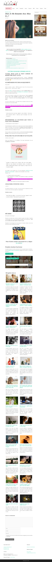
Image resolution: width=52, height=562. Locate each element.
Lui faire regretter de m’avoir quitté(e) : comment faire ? (11, 327)
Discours (30, 8)
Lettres (26, 8)
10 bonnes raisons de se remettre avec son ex (10, 367)
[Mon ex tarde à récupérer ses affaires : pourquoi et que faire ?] (26, 364)
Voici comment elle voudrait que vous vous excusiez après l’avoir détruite (26, 386)
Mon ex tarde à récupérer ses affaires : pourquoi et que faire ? (26, 367)
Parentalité (21, 8)
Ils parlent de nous (6, 549)
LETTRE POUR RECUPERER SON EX (19, 71)
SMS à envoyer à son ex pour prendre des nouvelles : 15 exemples (11, 445)
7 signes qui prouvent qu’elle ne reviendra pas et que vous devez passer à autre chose (12, 386)
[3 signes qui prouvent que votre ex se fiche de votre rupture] (12, 482)
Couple (13, 8)
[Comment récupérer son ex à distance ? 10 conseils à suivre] (26, 281)
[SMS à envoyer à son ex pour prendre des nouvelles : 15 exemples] (12, 442)
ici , (17, 243)
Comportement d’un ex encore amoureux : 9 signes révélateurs (26, 305)
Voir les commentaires (9, 253)
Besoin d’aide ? (8, 8)
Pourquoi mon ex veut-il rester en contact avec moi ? (11, 426)
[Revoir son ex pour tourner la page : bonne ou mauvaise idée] (26, 442)
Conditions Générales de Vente (31, 552)
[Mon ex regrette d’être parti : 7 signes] (12, 463)
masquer (14, 58)
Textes (37, 8)
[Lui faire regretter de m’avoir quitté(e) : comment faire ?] (12, 324)
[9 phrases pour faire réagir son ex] (26, 324)
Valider (30, 264)
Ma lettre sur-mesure (9, 45)
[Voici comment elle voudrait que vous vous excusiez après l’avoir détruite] (26, 383)
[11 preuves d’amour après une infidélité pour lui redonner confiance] (12, 302)
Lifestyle (41, 8)
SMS (33, 8)
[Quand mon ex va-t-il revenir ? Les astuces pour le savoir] (26, 463)
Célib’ (17, 8)
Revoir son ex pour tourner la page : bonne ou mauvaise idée (25, 445)
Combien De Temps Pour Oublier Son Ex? (24, 504)
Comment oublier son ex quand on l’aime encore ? (26, 346)
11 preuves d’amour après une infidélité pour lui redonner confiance (11, 305)
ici (18, 243)
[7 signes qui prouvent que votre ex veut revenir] (26, 423)
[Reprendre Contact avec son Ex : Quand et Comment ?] (12, 281)
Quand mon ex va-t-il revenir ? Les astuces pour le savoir (26, 466)
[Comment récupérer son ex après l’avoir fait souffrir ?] (26, 482)
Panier (45, 8)
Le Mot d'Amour (12, 557)
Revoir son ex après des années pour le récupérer (12, 406)
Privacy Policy (29, 551)
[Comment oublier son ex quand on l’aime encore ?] (26, 343)
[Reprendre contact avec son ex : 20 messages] (12, 343)
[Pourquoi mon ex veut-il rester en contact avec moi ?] (12, 423)
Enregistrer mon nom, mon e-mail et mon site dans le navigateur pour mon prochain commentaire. (19, 536)
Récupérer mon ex (8, 11)
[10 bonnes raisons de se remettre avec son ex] (12, 364)
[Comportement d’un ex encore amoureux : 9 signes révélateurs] (26, 302)
